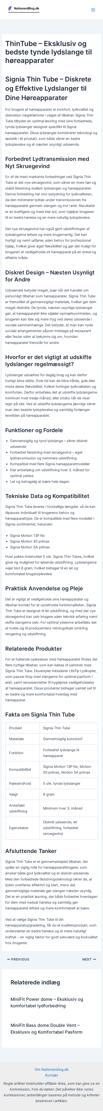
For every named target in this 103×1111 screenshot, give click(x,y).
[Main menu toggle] (93, 10)
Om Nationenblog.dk (52, 1069)
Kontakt (51, 1075)
